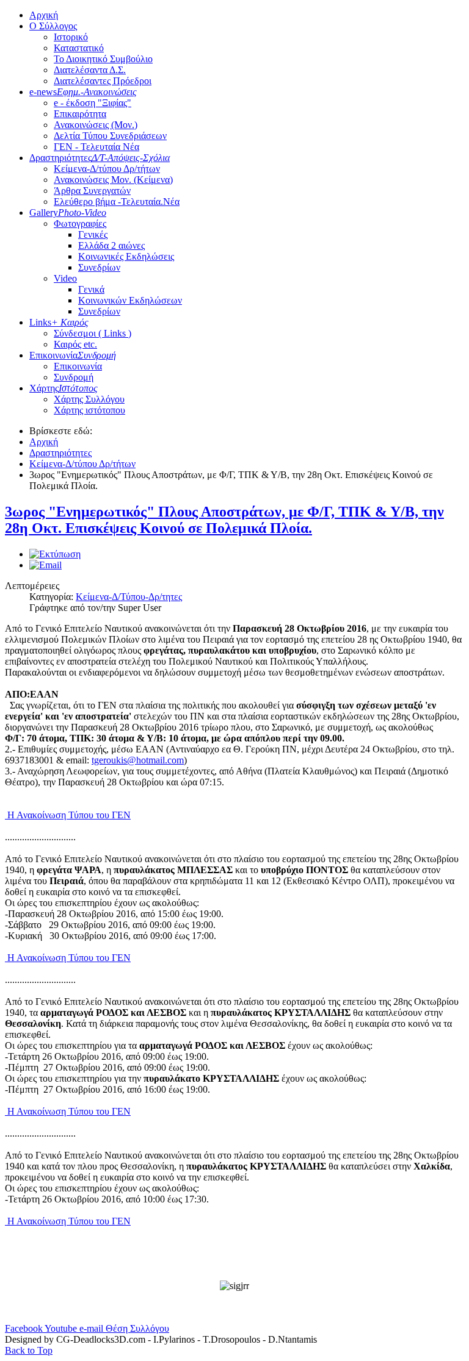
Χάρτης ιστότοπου (89, 410)
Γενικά (91, 289)
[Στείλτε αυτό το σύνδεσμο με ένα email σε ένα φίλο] (45, 565)
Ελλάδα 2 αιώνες (111, 245)
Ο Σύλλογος (53, 26)
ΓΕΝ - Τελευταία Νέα (96, 146)
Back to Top (29, 1350)
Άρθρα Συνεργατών (92, 190)
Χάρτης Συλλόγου (89, 399)
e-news (83, 92)
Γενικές (92, 234)
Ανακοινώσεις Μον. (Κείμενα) (113, 179)
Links (59, 322)
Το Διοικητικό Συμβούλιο (103, 59)
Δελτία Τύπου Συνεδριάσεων (110, 135)
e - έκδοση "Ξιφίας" (92, 103)
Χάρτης (63, 388)
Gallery (67, 212)
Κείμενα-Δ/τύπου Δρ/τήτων (107, 168)
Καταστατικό (79, 48)
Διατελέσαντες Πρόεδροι (102, 81)
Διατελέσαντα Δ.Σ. (90, 70)
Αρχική (43, 15)
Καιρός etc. (75, 344)
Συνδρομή (73, 377)
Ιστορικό (71, 37)
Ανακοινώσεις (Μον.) (95, 125)
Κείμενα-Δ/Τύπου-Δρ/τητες (129, 596)
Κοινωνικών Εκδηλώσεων (130, 300)
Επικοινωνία (72, 355)
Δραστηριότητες (99, 157)
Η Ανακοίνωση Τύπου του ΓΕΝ (68, 815)
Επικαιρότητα (80, 114)
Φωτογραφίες (80, 223)
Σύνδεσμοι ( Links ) (92, 333)
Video (65, 278)
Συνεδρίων (99, 267)
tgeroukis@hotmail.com (138, 760)
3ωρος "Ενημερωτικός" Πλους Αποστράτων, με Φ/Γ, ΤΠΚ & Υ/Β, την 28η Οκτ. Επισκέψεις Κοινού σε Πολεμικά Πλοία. (224, 520)
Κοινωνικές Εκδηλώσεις (126, 256)
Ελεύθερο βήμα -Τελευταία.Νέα (117, 201)
